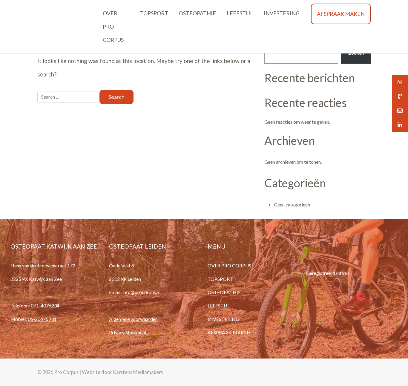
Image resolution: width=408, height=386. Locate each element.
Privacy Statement (128, 332)
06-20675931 (42, 319)
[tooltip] (400, 96)
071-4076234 (45, 305)
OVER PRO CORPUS (113, 26)
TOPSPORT (154, 13)
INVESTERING (282, 13)
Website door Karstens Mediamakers (122, 372)
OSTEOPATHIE (197, 13)
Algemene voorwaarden (133, 319)
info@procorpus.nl (141, 292)
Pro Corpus (66, 372)
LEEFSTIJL (240, 13)
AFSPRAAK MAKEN (341, 13)
